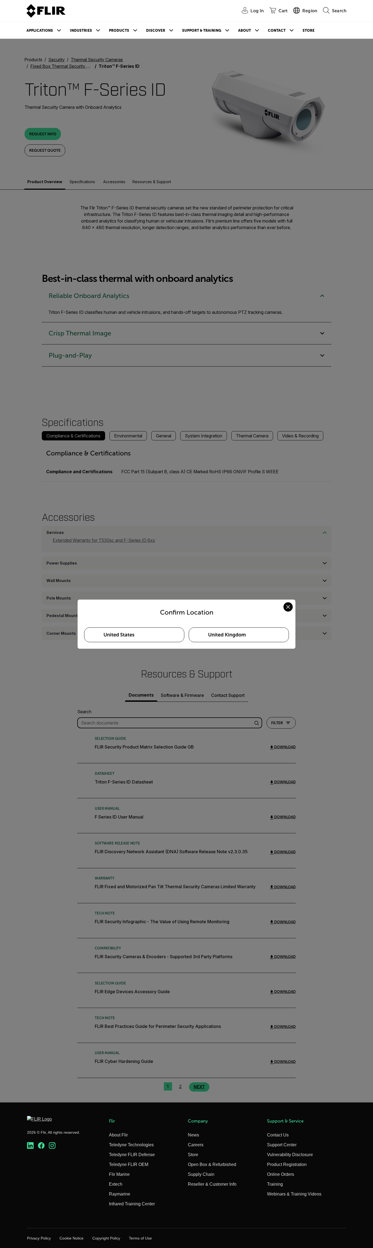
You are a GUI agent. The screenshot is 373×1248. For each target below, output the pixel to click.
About (244, 30)
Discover (155, 30)
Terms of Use (140, 1238)
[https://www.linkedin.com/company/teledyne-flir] (30, 1145)
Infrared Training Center (132, 1204)
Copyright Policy (106, 1238)
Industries (81, 30)
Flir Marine (119, 1174)
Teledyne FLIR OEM (128, 1164)
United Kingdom (227, 635)
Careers (195, 1144)
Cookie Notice (72, 1238)
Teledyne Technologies (131, 1144)
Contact (277, 30)
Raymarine (119, 1194)
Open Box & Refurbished (212, 1164)
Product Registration (287, 1164)
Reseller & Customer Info (212, 1184)
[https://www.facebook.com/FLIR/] (41, 1145)
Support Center (282, 1144)
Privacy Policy (39, 1238)
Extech (115, 1184)
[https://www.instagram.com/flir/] (52, 1145)
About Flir (118, 1135)
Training (275, 1184)
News (193, 1135)
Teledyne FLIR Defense (132, 1154)
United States (118, 635)
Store (309, 30)
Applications (39, 30)
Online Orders (280, 1174)
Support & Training (201, 30)
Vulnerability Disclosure (290, 1154)
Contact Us (278, 1135)
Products (119, 30)
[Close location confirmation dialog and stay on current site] (288, 607)
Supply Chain (201, 1174)
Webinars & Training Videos (294, 1194)
